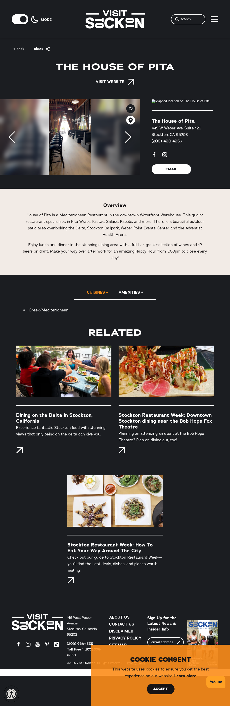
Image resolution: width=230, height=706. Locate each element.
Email (171, 169)
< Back (18, 49)
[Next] (128, 137)
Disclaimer (121, 631)
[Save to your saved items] (130, 108)
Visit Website (110, 81)
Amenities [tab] (129, 292)
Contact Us (121, 624)
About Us (119, 617)
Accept (160, 689)
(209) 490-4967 (167, 141)
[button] (215, 682)
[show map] (130, 120)
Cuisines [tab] (96, 292)
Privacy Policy (125, 638)
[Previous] (12, 137)
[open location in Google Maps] (182, 101)
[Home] (37, 622)
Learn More (185, 675)
